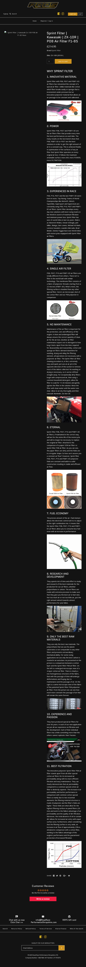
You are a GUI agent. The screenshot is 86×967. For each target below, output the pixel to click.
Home (35, 21)
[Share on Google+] (65, 876)
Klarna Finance (60, 929)
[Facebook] (58, 14)
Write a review (43, 899)
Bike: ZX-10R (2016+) (55, 55)
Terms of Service (45, 929)
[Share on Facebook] (54, 876)
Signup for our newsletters (43, 943)
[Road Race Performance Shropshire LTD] (43, 3)
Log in (51, 21)
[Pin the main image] (60, 876)
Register (44, 21)
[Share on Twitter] (57, 876)
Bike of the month (76, 929)
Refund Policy (31, 929)
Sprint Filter (56, 50)
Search (5, 929)
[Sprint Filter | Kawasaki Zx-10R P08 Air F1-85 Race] (21, 32)
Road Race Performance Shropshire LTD (45, 955)
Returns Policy (16, 929)
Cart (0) (73, 14)
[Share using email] (69, 876)
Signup (5, 14)
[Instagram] (63, 14)
